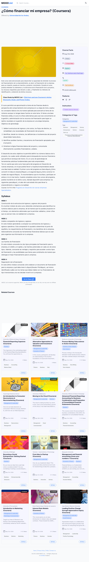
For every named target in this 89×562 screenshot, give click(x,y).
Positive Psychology (68, 536)
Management (74, 127)
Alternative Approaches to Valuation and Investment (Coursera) (42, 344)
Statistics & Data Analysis (69, 346)
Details (23, 372)
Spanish (65, 80)
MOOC (7, 3)
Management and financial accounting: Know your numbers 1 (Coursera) (72, 456)
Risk (48, 367)
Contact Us (53, 550)
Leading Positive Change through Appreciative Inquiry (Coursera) (73, 510)
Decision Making (67, 479)
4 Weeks (67, 58)
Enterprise (6, 479)
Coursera (4, 7)
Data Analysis (66, 367)
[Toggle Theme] (86, 3)
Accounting (14, 364)
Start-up (65, 132)
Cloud (44, 423)
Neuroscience (14, 423)
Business (65, 127)
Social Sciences (67, 518)
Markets (13, 536)
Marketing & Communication (11, 516)
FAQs (47, 550)
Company (81, 130)
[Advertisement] (44, 29)
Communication (37, 425)
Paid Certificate (69, 85)
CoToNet (42, 555)
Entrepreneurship (15, 477)
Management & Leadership (70, 121)
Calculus (49, 536)
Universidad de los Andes (19, 15)
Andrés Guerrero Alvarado (71, 109)
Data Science (66, 349)
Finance (35, 367)
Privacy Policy (41, 550)
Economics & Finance (39, 351)
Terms (35, 550)
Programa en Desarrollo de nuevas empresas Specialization (73, 135)
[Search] (17, 3)
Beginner (67, 68)
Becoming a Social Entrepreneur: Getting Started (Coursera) (14, 456)
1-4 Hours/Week (69, 63)
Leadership (75, 533)
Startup (82, 127)
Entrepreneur (66, 130)
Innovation (43, 479)
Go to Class (28, 279)
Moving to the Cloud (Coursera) (44, 396)
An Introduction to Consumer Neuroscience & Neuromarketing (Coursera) (14, 398)
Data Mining (73, 364)
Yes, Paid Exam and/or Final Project (74, 73)
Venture (75, 130)
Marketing (20, 536)
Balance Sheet (7, 367)
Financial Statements (68, 425)
